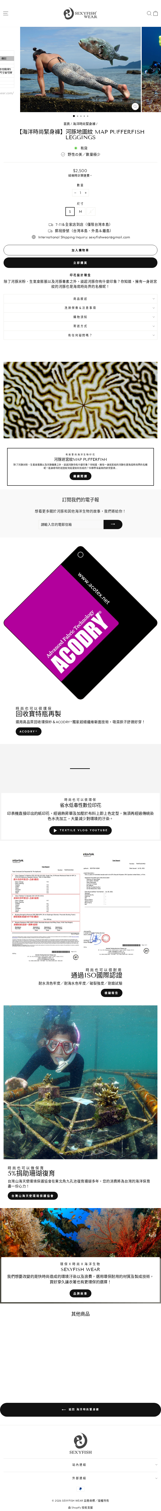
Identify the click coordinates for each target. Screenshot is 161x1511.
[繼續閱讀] (80, 425)
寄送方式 (80, 326)
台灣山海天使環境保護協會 (33, 1195)
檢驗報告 (112, 992)
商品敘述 (80, 298)
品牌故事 (80, 1293)
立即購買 (80, 262)
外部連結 (79, 1478)
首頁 (67, 124)
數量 (80, 185)
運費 (86, 175)
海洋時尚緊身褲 (84, 124)
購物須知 (80, 317)
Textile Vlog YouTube (84, 830)
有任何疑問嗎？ (80, 335)
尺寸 (80, 203)
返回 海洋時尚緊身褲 (83, 1409)
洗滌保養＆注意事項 (81, 307)
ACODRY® (28, 731)
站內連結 (79, 1464)
